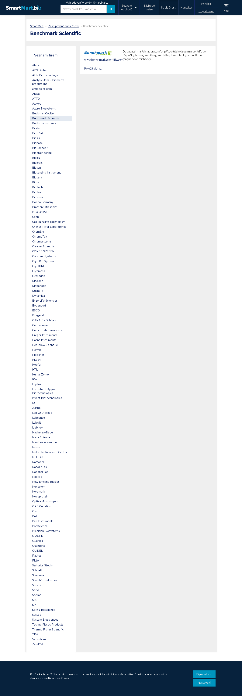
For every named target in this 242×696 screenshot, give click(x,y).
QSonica (37, 540)
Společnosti (168, 7)
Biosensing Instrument (46, 172)
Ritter (36, 560)
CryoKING (38, 266)
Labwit (36, 422)
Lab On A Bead (42, 412)
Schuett (37, 570)
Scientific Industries (44, 580)
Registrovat (206, 11)
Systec (36, 614)
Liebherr (37, 427)
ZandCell (37, 644)
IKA (34, 379)
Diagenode (39, 285)
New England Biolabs (46, 481)
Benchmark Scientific (46, 118)
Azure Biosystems (44, 108)
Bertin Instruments (44, 123)
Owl (34, 511)
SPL (34, 604)
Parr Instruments (43, 521)
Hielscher (38, 354)
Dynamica (38, 295)
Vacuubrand (39, 639)
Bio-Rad (37, 133)
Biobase (37, 143)
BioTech (37, 187)
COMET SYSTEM (43, 251)
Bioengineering (42, 152)
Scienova (38, 575)
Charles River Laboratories (49, 226)
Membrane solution (44, 442)
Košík (227, 10)
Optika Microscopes (45, 501)
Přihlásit (206, 3)
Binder (36, 128)
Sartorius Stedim (43, 565)
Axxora (36, 103)
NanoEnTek (39, 466)
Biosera (37, 177)
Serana (36, 585)
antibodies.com (42, 88)
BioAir (36, 138)
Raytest (37, 555)
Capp (35, 216)
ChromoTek (39, 236)
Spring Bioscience (43, 609)
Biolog (36, 157)
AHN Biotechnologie (45, 75)
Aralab (36, 93)
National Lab (40, 471)
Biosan (36, 167)
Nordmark (38, 491)
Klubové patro (149, 7)
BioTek (36, 192)
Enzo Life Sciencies (44, 300)
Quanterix (38, 545)
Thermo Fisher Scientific (48, 629)
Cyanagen (38, 276)
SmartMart (36, 26)
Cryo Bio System (43, 261)
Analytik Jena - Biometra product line (48, 82)
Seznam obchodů (127, 7)
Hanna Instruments (44, 340)
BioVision (38, 197)
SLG (34, 599)
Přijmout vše (204, 674)
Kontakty (186, 7)
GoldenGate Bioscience (47, 330)
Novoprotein (40, 496)
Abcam (36, 65)
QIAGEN (37, 535)
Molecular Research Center (49, 452)
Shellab (36, 595)
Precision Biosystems (46, 531)
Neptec (37, 476)
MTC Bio (37, 457)
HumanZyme (40, 374)
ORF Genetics (41, 506)
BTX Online (39, 211)
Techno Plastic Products (47, 624)
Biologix (37, 162)
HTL (35, 369)
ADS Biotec (39, 70)
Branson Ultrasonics (44, 207)
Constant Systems (44, 256)
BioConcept (40, 147)
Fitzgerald (38, 315)
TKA (35, 634)
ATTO (36, 98)
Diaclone (37, 280)
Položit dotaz (93, 68)
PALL (35, 516)
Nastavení (204, 682)
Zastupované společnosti (63, 26)
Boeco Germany (42, 202)
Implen (36, 384)
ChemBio (38, 231)
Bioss (35, 182)
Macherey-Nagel (43, 432)
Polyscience (40, 526)
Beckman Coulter (43, 113)
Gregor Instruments (44, 335)
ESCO (36, 310)
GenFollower (40, 325)
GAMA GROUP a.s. (44, 320)
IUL (34, 402)
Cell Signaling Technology (48, 221)
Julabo (36, 407)
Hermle (37, 349)
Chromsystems (41, 241)
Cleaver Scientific (43, 246)
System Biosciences (45, 619)
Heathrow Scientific (45, 344)
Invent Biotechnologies (47, 398)
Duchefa (37, 290)
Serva (36, 590)
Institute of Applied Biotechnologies (44, 391)
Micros (36, 447)
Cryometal (39, 271)
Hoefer (36, 364)
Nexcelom (38, 486)
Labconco (38, 417)
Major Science (41, 437)
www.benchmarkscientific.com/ (104, 59)
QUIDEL (37, 550)
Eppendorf (39, 305)
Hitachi (36, 359)
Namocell (38, 462)
